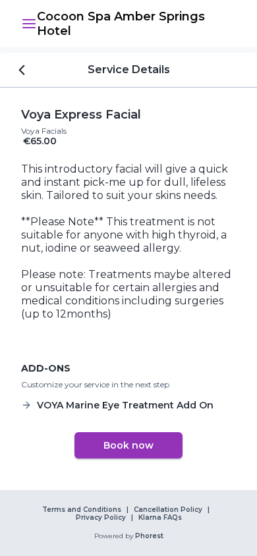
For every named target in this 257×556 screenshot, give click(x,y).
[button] (29, 23)
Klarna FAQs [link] (160, 518)
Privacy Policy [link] (101, 518)
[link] (136, 23)
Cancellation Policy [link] (168, 510)
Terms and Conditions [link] (81, 510)
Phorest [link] (149, 536)
